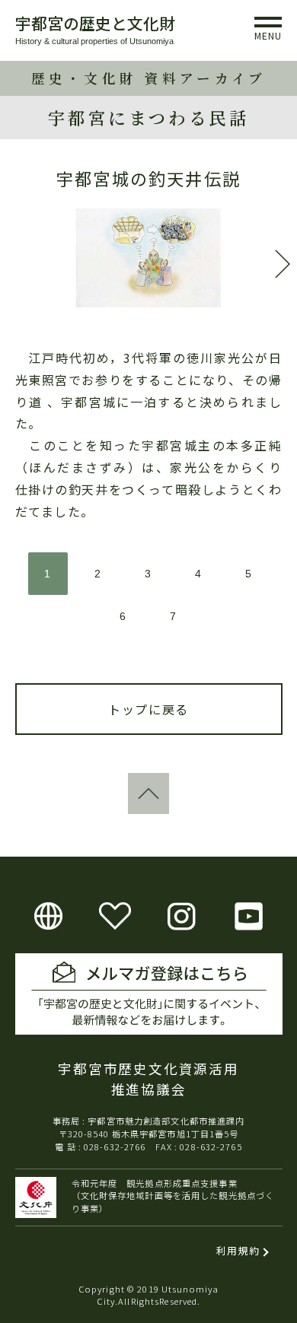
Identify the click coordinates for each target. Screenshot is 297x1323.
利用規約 (238, 1250)
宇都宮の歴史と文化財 (95, 22)
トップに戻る (148, 709)
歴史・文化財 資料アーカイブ (149, 77)
